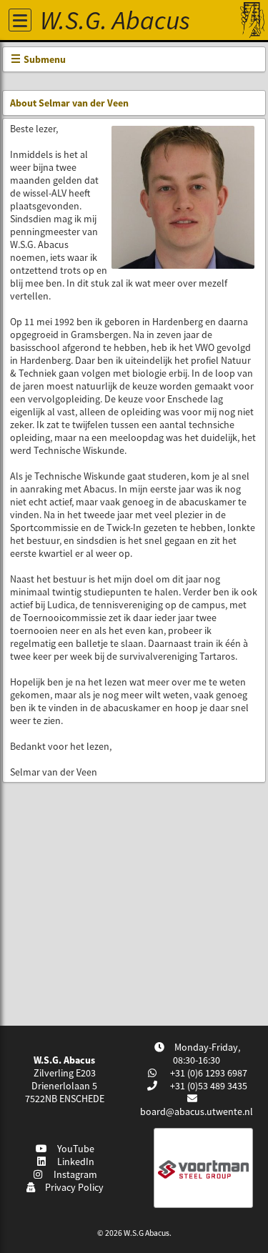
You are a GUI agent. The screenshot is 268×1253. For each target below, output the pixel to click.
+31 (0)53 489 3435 (207, 1085)
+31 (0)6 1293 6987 (207, 1072)
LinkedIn (73, 1161)
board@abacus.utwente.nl (196, 1111)
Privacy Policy (72, 1187)
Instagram (73, 1174)
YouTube (73, 1148)
